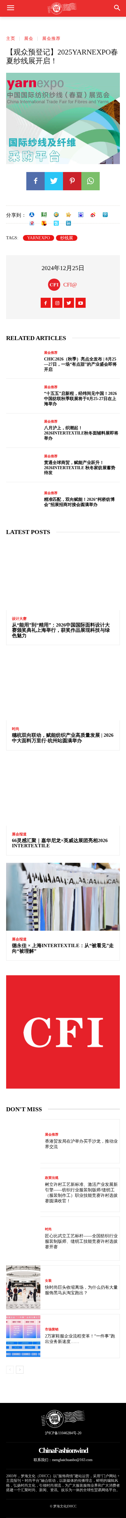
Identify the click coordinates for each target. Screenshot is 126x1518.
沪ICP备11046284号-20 (63, 1433)
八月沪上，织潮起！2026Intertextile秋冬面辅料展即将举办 (81, 433)
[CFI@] (55, 285)
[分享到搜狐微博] (44, 223)
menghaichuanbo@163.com (72, 1460)
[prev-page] (10, 1370)
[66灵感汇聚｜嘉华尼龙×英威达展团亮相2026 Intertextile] (63, 792)
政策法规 (51, 1177)
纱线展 (66, 238)
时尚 (15, 729)
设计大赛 (19, 618)
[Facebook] (35, 181)
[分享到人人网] (31, 214)
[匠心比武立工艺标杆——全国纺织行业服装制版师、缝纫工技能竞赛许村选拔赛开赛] (23, 1239)
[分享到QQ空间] (56, 214)
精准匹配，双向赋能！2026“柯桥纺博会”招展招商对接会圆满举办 (79, 502)
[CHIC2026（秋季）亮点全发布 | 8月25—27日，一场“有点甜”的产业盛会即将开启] (23, 361)
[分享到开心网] (68, 214)
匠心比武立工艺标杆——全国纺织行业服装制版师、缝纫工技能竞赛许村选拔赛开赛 (81, 1241)
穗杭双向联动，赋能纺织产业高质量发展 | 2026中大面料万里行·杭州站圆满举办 (62, 738)
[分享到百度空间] (80, 214)
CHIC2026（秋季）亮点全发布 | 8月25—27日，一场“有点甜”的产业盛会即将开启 (80, 364)
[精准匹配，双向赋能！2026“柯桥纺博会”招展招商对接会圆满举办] (23, 499)
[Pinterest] (72, 181)
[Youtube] (81, 303)
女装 (48, 1280)
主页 (10, 38)
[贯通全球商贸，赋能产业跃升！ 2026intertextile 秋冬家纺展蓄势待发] (23, 465)
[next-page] (20, 1370)
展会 (28, 38)
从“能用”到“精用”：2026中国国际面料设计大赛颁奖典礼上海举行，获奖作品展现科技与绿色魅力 (61, 630)
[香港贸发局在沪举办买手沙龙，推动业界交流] (23, 1141)
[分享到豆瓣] (44, 214)
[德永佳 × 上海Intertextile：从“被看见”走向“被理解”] (63, 897)
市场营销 (51, 1329)
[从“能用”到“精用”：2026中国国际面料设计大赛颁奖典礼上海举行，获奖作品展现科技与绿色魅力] (63, 576)
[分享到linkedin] (68, 223)
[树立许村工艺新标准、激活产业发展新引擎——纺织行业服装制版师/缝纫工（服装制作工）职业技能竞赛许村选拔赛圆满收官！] (23, 1190)
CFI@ (70, 285)
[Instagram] (57, 303)
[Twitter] (54, 181)
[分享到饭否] (56, 223)
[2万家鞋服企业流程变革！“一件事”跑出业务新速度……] (23, 1336)
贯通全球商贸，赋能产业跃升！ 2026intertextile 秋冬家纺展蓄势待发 (79, 467)
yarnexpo (38, 238)
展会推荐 (51, 38)
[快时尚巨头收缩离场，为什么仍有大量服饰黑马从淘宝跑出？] (23, 1287)
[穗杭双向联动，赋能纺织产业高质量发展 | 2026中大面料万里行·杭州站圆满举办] (63, 686)
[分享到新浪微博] (93, 214)
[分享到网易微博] (31, 223)
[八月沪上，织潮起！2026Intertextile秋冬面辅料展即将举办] (23, 430)
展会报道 (19, 834)
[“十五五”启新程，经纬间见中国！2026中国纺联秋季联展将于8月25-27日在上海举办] (23, 395)
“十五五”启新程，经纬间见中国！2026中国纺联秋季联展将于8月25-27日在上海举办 (80, 398)
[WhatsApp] (90, 181)
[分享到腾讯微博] (105, 214)
